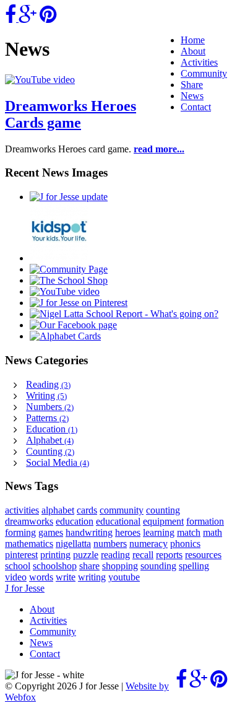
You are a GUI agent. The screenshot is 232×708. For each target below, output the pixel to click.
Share (192, 84)
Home (193, 40)
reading (115, 554)
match (188, 532)
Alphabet (50, 440)
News (192, 95)
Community (204, 73)
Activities (199, 62)
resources (203, 554)
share (89, 566)
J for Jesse (25, 588)
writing (92, 577)
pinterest (21, 554)
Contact (196, 107)
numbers (110, 543)
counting (163, 510)
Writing (46, 395)
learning (158, 532)
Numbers (50, 406)
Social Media (57, 462)
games (50, 532)
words (41, 577)
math (212, 532)
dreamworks (29, 521)
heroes (127, 532)
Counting (50, 451)
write (65, 577)
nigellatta (73, 543)
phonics (185, 543)
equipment (163, 521)
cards (87, 510)
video (16, 577)
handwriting (89, 532)
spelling (194, 566)
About (193, 51)
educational (118, 521)
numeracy (148, 543)
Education (51, 429)
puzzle (85, 554)
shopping (120, 566)
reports (169, 554)
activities (22, 510)
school (17, 566)
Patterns (47, 418)
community (122, 510)
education (74, 521)
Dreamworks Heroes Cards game (70, 114)
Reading (48, 384)
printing (55, 554)
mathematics (29, 543)
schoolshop (55, 566)
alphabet (57, 510)
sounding (158, 566)
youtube (124, 577)
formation (205, 521)
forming (20, 532)
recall (142, 554)
